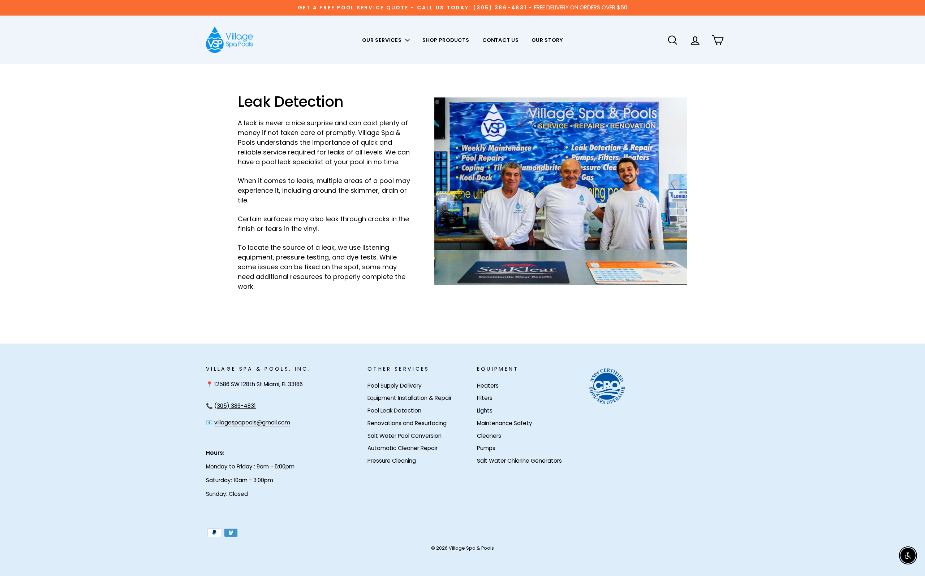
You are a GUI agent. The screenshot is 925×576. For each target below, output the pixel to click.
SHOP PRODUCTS (445, 39)
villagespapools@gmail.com (252, 422)
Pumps (486, 448)
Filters (484, 398)
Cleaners (489, 436)
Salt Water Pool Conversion (404, 436)
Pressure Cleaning (391, 460)
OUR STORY (547, 39)
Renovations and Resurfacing (407, 423)
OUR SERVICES (382, 39)
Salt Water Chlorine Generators (519, 460)
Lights (484, 410)
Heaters (488, 385)
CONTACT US (500, 39)
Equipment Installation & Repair (409, 398)
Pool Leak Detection (394, 410)
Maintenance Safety (504, 423)
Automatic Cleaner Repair (402, 448)
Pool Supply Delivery (394, 385)
